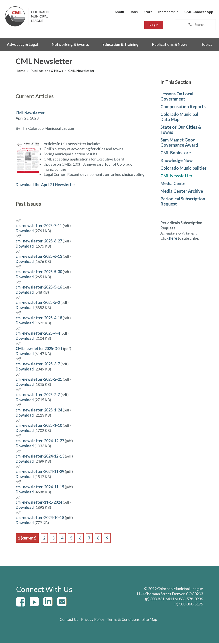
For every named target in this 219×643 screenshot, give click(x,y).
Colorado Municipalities (183, 168)
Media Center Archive (181, 191)
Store (148, 12)
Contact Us (69, 619)
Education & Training (120, 44)
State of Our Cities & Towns (180, 129)
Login (153, 24)
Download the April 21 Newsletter (45, 184)
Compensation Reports (183, 106)
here (173, 238)
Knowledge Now (176, 160)
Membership (168, 12)
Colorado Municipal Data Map (179, 117)
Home (21, 71)
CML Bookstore (175, 152)
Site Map (149, 619)
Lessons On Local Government (176, 96)
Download (25, 230)
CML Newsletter (81, 71)
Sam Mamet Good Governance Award (179, 142)
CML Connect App (198, 12)
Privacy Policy (92, 619)
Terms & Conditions (123, 619)
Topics (206, 44)
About (119, 12)
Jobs (134, 12)
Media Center (173, 183)
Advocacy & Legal (22, 44)
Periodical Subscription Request (182, 201)
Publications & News (170, 44)
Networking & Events (70, 44)
